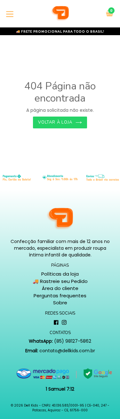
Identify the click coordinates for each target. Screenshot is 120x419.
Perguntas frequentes (60, 295)
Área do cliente (60, 288)
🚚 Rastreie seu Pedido (60, 281)
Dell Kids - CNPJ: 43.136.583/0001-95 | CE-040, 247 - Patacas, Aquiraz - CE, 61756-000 (66, 408)
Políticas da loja (60, 273)
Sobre (60, 302)
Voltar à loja (55, 122)
